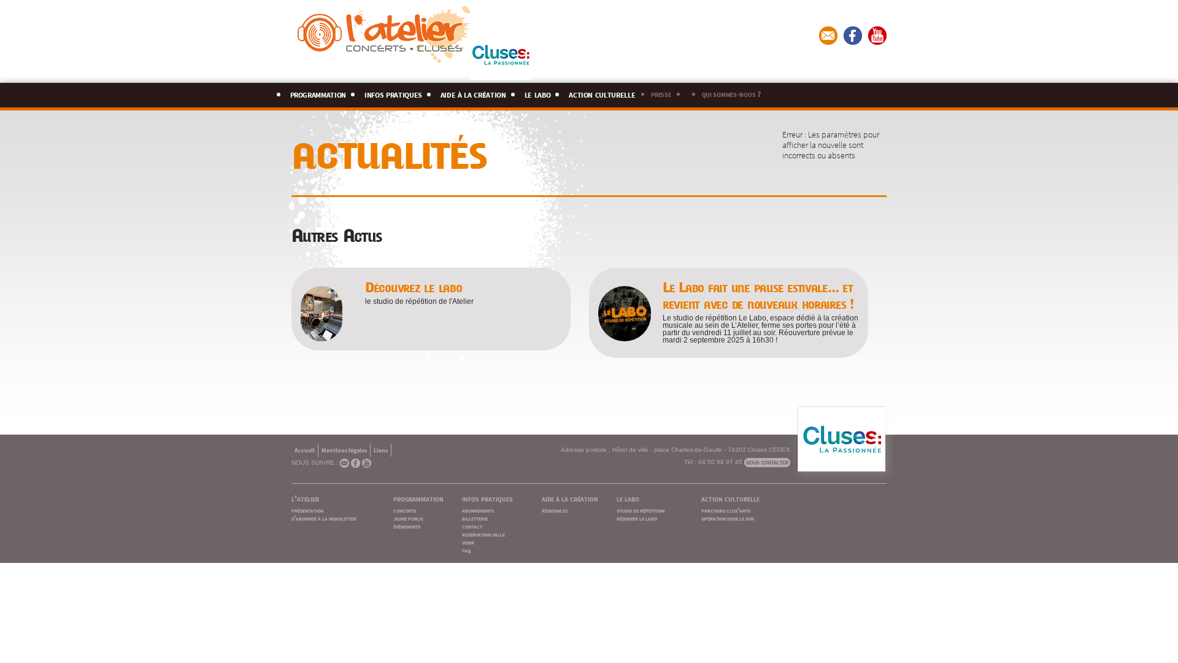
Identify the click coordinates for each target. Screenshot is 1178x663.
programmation (318, 93)
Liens (381, 449)
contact (472, 526)
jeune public (408, 518)
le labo (538, 93)
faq (466, 550)
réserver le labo (637, 518)
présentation (307, 510)
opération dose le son (727, 518)
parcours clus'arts (725, 510)
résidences (555, 510)
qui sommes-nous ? (731, 93)
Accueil (304, 449)
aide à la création (473, 93)
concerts (404, 510)
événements (406, 526)
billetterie (475, 518)
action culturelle (602, 93)
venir (468, 542)
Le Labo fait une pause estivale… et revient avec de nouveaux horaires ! (758, 295)
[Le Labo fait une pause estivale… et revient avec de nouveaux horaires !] (624, 338)
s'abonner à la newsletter (323, 518)
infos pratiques (393, 93)
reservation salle (483, 534)
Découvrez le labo (413, 287)
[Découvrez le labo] (321, 338)
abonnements (478, 510)
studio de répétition (640, 510)
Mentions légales (344, 449)
